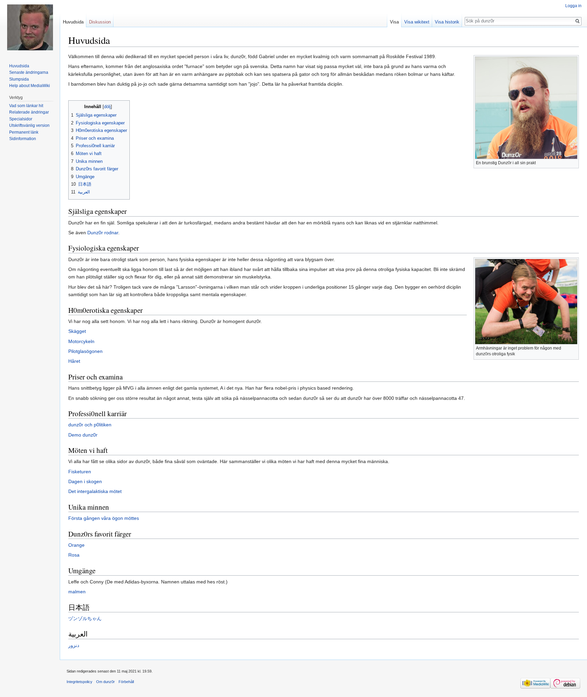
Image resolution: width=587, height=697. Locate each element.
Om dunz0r (105, 682)
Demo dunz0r (82, 435)
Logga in (573, 5)
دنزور (73, 645)
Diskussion (100, 21)
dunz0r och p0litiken (89, 424)
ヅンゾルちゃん (85, 618)
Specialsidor (20, 119)
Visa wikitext (416, 21)
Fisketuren (79, 471)
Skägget (77, 331)
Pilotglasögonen (85, 351)
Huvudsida (73, 21)
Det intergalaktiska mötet (95, 491)
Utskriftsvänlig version (29, 125)
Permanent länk (23, 132)
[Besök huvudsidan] (30, 27)
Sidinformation (22, 138)
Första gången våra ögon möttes (103, 518)
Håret (74, 361)
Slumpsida (19, 79)
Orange (76, 545)
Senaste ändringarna (28, 72)
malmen (77, 591)
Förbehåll (126, 682)
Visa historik (447, 21)
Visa (394, 21)
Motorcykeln (81, 341)
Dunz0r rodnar (102, 232)
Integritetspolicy (79, 682)
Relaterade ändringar (29, 112)
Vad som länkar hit (26, 105)
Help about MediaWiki (29, 85)
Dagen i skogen (85, 481)
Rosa (73, 555)
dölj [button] (107, 106)
